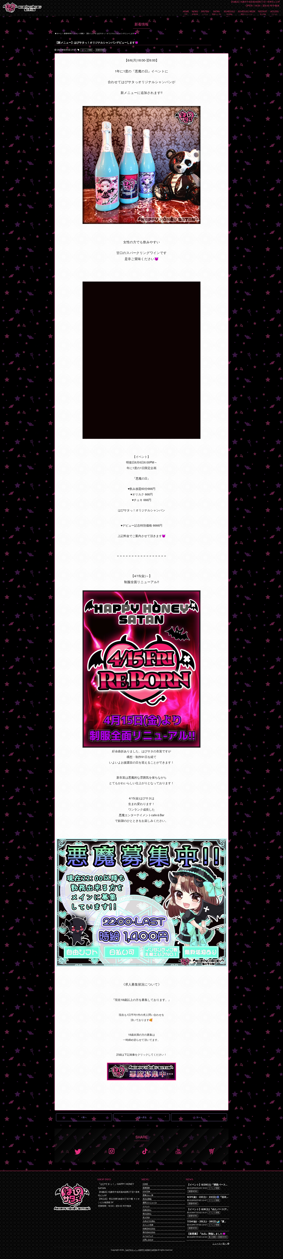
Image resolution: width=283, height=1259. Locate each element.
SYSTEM (205, 11)
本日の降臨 (147, 1199)
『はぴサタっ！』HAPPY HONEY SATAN (140, 1250)
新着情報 (146, 1187)
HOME (186, 11)
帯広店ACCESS (149, 1232)
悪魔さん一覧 (148, 1195)
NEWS (195, 11)
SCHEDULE (229, 11)
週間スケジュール (150, 1202)
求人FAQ (146, 1217)
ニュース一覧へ (219, 1243)
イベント (146, 1206)
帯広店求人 (147, 1213)
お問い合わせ (148, 1240)
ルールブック (148, 1236)
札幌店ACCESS (149, 1228)
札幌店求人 (147, 1210)
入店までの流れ (149, 1221)
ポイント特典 (148, 1225)
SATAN (216, 11)
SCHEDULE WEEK (246, 11)
